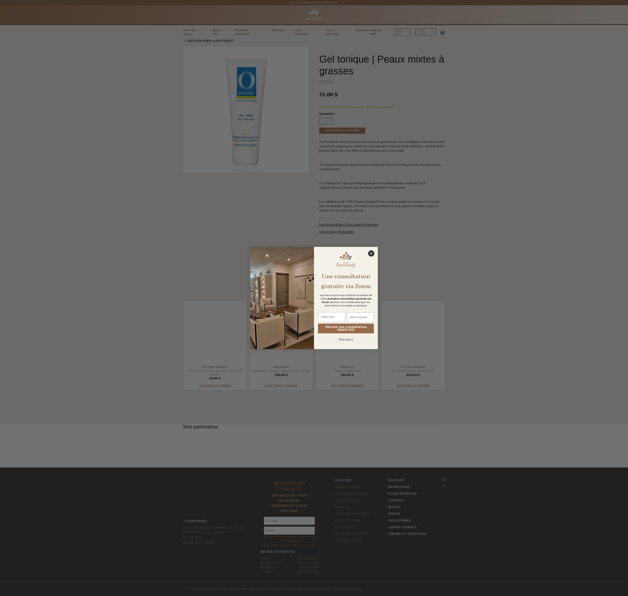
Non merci (346, 339)
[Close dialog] (371, 253)
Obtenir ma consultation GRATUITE (346, 328)
